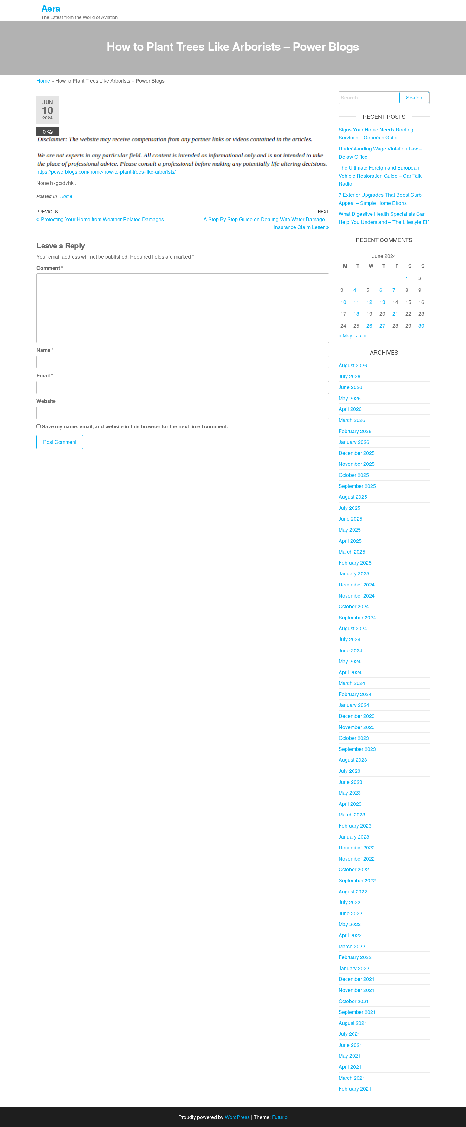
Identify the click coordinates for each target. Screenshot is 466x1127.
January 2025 (354, 573)
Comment (49, 268)
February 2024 (355, 694)
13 (382, 301)
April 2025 (350, 540)
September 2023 (357, 748)
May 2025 (350, 529)
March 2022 (352, 946)
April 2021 (350, 1066)
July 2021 (349, 1033)
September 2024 (357, 617)
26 (369, 325)
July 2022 (349, 902)
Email (44, 375)
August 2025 (353, 496)
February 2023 (355, 825)
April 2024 (350, 672)
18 (356, 313)
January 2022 (354, 968)
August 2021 (353, 1023)
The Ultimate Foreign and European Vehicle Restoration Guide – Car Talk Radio (380, 175)
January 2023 (354, 836)
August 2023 (353, 759)
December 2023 (357, 716)
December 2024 (357, 584)
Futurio (280, 1117)
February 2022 (355, 957)
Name (45, 350)
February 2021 (355, 1088)
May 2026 (350, 398)
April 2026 (350, 409)
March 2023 (352, 814)
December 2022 (357, 847)
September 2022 (357, 880)
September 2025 (357, 486)
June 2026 (350, 387)
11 (356, 301)
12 (369, 301)
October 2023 (354, 737)
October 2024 (354, 606)
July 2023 (349, 770)
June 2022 (350, 913)
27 (382, 325)
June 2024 (350, 650)
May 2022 (350, 924)
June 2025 (350, 518)
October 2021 (354, 1001)
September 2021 (357, 1011)
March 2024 (352, 683)
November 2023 (357, 727)
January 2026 (354, 441)
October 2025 (354, 474)
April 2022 (350, 935)
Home (43, 80)
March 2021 (352, 1077)
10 (343, 301)
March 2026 (352, 420)
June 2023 (350, 781)
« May (345, 335)
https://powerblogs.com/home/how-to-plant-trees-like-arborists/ (106, 171)
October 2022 (354, 869)
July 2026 (349, 376)
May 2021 (350, 1055)
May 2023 (350, 792)
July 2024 (349, 639)
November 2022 (357, 858)
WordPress (237, 1117)
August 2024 (353, 628)
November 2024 (357, 595)
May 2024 (350, 661)
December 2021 (357, 979)
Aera (51, 8)
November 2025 (357, 463)
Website (46, 401)
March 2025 (352, 551)
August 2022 (353, 891)
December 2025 (357, 453)
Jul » (361, 335)
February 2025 (355, 562)
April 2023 (350, 803)
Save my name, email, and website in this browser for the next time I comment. (135, 426)
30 (421, 325)
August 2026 (353, 365)
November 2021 (357, 990)
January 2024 (354, 704)
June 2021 (350, 1044)
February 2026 (355, 431)
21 (395, 313)
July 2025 (349, 507)
